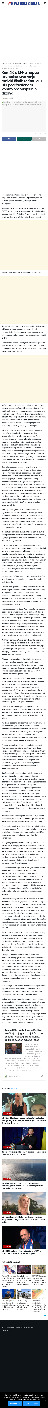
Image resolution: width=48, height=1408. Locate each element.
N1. (34, 1022)
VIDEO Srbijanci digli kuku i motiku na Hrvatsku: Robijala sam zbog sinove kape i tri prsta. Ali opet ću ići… (23, 1219)
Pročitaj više (32, 1403)
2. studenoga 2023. (8, 98)
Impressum (5, 1330)
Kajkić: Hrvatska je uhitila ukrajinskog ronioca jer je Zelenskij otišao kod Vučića (24, 1153)
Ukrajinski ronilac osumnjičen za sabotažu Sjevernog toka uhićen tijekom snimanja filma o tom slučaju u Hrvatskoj (22, 1186)
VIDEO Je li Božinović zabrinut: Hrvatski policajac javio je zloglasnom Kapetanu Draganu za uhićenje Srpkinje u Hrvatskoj (24, 1120)
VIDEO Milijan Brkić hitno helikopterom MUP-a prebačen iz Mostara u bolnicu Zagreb (21, 1252)
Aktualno (7, 1114)
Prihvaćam (15, 1403)
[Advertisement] (24, 37)
